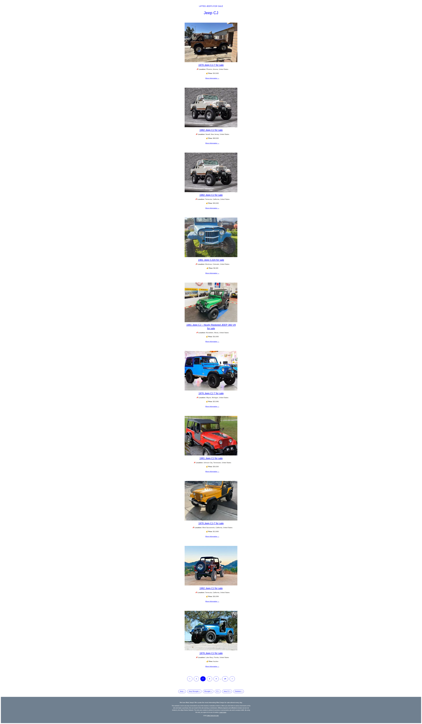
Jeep (181, 691)
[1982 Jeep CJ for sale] (211, 127)
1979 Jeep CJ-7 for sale (211, 65)
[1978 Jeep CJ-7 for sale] (211, 520)
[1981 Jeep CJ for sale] (211, 455)
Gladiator (238, 691)
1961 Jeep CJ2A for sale (211, 260)
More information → (212, 78)
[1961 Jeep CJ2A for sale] (211, 256)
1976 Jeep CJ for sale (211, 653)
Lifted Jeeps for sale (211, 6)
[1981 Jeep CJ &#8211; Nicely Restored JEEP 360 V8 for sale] (211, 321)
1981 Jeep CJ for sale (211, 458)
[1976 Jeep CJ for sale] (211, 650)
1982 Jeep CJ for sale (211, 130)
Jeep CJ (211, 13)
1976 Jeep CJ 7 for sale (211, 393)
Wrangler (207, 691)
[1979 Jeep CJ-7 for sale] (211, 62)
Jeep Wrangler (194, 691)
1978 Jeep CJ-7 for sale (211, 523)
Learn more (222, 712)
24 (225, 679)
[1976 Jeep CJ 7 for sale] (211, 390)
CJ (217, 691)
